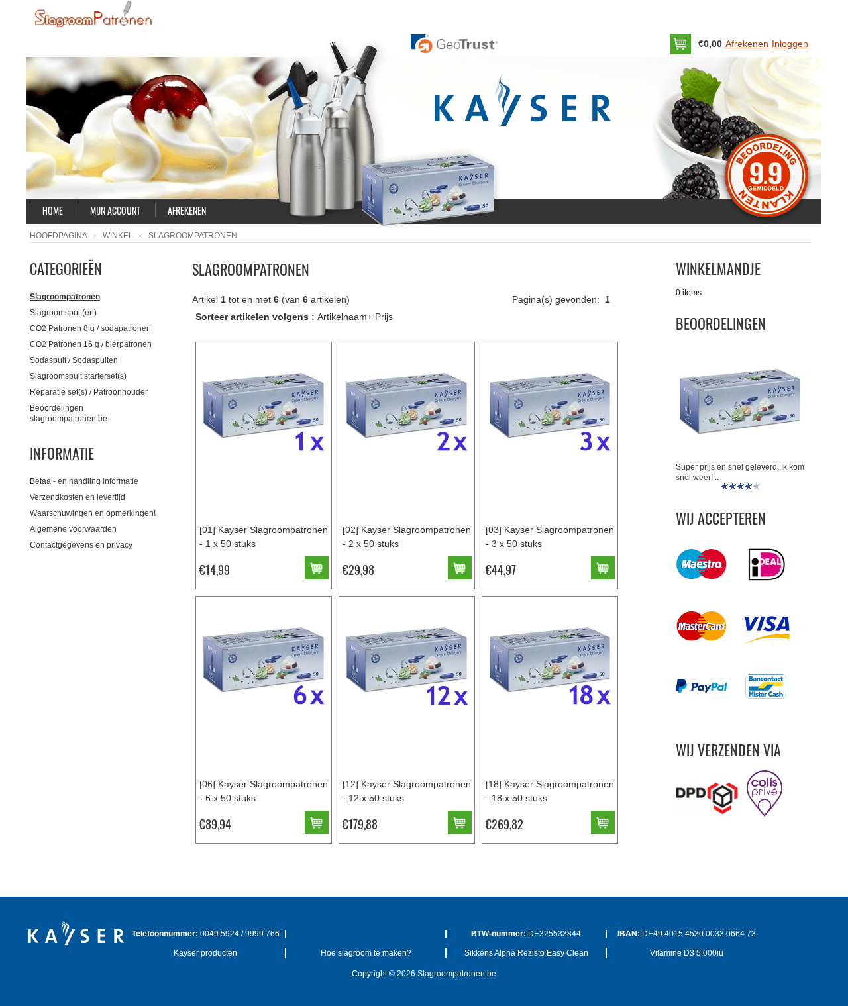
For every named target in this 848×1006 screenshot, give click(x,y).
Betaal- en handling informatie (84, 481)
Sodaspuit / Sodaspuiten (74, 360)
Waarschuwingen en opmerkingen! (93, 513)
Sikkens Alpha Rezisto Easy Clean (526, 953)
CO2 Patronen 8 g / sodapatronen (90, 328)
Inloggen (790, 43)
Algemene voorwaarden (73, 529)
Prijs (384, 316)
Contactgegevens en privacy (81, 545)
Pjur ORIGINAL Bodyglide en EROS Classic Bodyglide (124, 977)
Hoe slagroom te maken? (366, 953)
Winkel (118, 235)
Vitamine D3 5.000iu (686, 953)
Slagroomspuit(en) (63, 312)
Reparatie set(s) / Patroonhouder (89, 392)
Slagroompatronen (65, 296)
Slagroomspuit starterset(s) (78, 376)
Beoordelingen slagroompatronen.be (68, 413)
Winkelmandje (718, 268)
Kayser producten (205, 953)
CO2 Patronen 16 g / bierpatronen (91, 344)
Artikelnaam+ (344, 316)
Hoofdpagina (58, 235)
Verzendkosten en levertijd (77, 497)
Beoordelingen (721, 323)
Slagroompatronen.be (456, 973)
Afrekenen (746, 43)
